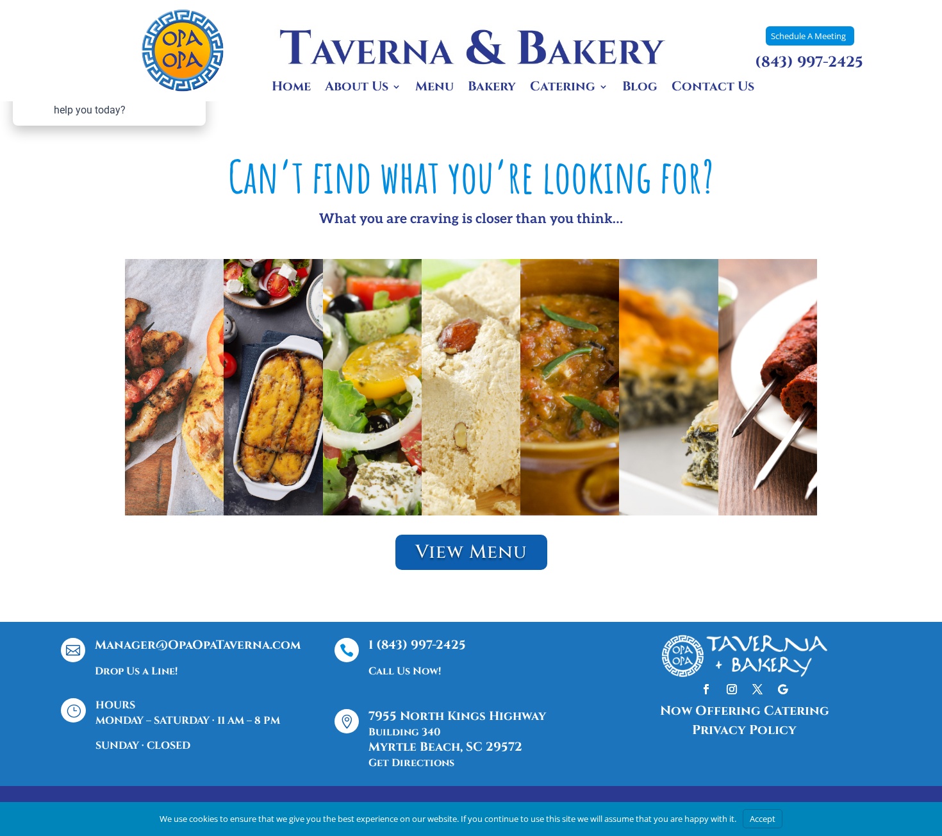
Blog (639, 88)
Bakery (492, 88)
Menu (434, 88)
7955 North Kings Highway (457, 716)
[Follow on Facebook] (706, 689)
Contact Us (713, 88)
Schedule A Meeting (808, 36)
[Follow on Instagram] (732, 689)
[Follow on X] (757, 689)
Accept (762, 818)
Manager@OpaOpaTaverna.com (198, 645)
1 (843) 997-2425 (417, 645)
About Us (356, 88)
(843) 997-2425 (809, 62)
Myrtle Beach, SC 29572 (445, 747)
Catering (562, 88)
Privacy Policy (744, 730)
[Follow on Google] (783, 689)
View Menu (471, 552)
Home (291, 88)
